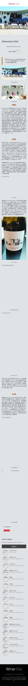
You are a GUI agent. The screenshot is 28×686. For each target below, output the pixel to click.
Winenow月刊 (6, 530)
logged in (10, 542)
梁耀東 (14, 51)
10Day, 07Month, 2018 (15, 46)
